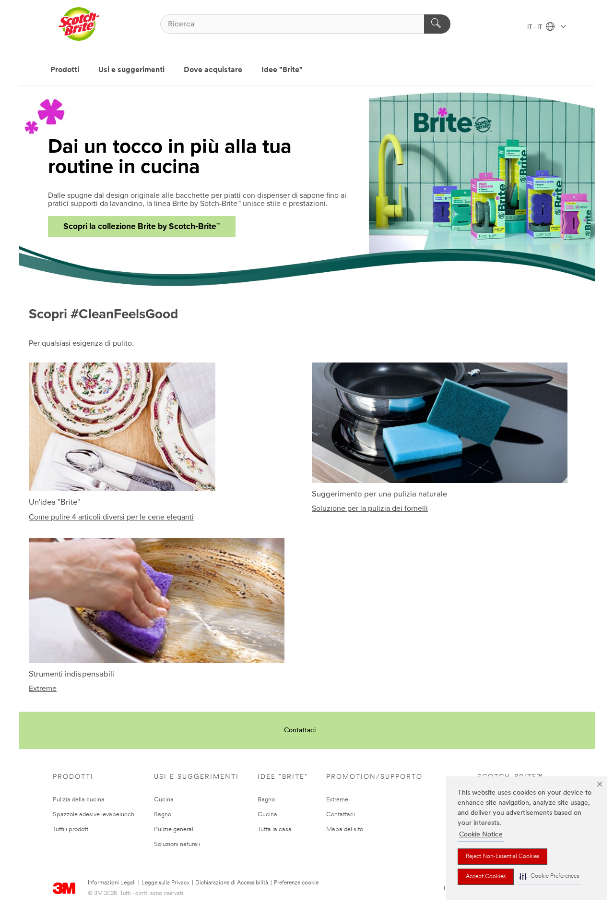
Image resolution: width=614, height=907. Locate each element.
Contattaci (300, 730)
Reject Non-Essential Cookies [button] (502, 856)
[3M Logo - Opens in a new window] (78, 24)
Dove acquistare (213, 70)
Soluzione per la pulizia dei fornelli (370, 508)
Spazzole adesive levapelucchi (94, 814)
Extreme (43, 688)
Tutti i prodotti (71, 829)
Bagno (162, 814)
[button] (549, 876)
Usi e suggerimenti (131, 70)
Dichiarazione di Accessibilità (231, 883)
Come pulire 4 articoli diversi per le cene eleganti (111, 517)
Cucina (164, 800)
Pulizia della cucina (79, 800)
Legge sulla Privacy (165, 883)
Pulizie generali (174, 829)
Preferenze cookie (296, 883)
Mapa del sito (344, 829)
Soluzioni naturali (177, 844)
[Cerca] (437, 24)
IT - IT (535, 27)
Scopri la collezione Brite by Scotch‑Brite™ (141, 226)
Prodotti (64, 70)
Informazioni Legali (112, 883)
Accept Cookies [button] (486, 877)
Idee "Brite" (282, 70)
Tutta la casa (275, 829)
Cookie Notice (481, 834)
